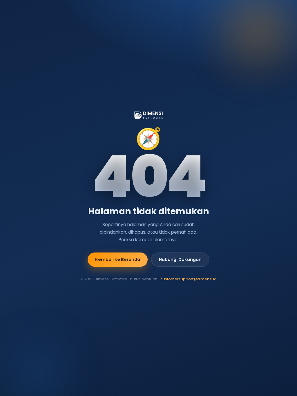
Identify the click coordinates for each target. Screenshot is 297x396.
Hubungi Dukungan (180, 259)
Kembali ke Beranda (117, 259)
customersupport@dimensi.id (188, 279)
